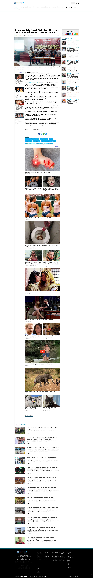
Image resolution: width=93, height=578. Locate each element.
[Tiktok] (68, 34)
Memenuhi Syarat (36, 141)
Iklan (43, 576)
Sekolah (46, 559)
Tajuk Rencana (62, 556)
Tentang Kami (16, 576)
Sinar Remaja (54, 557)
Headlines (20, 7)
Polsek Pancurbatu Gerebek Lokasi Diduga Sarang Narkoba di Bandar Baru (40, 498)
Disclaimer (39, 576)
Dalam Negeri (42, 7)
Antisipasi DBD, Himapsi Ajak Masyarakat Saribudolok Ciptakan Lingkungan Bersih (41, 538)
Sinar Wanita (54, 560)
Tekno (38, 568)
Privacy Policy (34, 576)
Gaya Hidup (67, 7)
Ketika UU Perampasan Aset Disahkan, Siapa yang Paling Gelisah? (72, 82)
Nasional (38, 572)
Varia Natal (69, 560)
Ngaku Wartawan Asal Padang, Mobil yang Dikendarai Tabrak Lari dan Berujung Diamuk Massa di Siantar (72, 76)
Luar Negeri (49, 7)
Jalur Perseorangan (44, 138)
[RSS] (77, 34)
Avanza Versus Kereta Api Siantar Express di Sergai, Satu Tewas (42, 428)
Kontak (45, 576)
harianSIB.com (35, 72)
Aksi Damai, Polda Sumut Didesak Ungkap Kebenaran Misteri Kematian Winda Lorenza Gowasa (41, 488)
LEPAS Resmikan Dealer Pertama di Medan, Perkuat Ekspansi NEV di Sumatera (72, 56)
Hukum (46, 557)
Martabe (37, 7)
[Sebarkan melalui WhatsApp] (44, 134)
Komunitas (69, 555)
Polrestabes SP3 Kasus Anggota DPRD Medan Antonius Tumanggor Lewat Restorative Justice (72, 50)
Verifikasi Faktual (39, 143)
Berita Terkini (62, 560)
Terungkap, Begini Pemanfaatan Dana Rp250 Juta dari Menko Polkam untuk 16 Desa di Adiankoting (42, 438)
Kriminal (33, 7)
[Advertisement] (46, 19)
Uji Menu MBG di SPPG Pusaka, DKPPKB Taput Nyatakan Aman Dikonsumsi (42, 458)
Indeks (19, 9)
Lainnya (75, 7)
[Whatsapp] (75, 34)
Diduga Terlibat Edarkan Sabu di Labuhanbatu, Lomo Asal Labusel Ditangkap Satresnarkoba (72, 102)
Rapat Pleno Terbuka (45, 141)
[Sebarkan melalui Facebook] (39, 134)
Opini (61, 555)
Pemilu (68, 559)
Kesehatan (62, 553)
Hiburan (58, 7)
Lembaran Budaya (55, 556)
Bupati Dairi (48, 74)
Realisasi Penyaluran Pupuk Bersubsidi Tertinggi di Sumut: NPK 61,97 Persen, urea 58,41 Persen (72, 95)
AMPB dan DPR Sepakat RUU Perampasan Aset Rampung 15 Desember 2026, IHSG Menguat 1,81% (42, 468)
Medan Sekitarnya (26, 7)
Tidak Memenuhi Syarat (30, 143)
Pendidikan (47, 556)
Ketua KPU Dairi (28, 141)
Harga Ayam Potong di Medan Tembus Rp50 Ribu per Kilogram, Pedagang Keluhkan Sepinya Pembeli (72, 69)
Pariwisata (54, 559)
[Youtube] (72, 34)
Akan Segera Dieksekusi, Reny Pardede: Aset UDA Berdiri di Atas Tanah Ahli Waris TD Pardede (72, 89)
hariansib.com (72, 576)
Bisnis (38, 569)
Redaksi (21, 576)
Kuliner (68, 556)
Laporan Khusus (70, 557)
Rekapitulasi (53, 141)
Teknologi (69, 552)
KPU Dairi (41, 76)
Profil (68, 553)
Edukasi (62, 7)
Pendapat (69, 567)
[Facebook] (63, 34)
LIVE (73, 3)
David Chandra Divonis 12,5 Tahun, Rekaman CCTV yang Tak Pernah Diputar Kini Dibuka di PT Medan (42, 508)
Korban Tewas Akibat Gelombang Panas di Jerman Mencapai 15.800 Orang (41, 528)
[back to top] (91, 574)
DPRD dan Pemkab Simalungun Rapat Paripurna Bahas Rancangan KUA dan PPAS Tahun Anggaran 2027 (42, 518)
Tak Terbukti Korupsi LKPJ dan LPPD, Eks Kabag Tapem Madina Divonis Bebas (41, 478)
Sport (72, 7)
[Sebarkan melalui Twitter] (41, 134)
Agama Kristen (55, 555)
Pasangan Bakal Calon (48, 143)
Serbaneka (62, 552)
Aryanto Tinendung (37, 82)
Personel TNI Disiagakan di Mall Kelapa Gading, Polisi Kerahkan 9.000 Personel (72, 43)
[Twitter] (70, 34)
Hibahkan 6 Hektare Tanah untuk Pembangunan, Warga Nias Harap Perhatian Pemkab (73, 63)
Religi (38, 571)
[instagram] (66, 34)
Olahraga (54, 7)
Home (16, 7)
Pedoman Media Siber (27, 576)
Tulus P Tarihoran (18, 35)
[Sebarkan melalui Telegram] (46, 134)
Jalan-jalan (69, 565)
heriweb (77, 576)
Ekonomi (46, 555)
